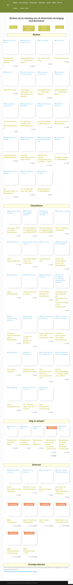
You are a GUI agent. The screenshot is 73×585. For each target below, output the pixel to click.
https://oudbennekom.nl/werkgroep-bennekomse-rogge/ (20, 571)
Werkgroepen (33, 2)
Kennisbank (42, 2)
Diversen (60, 27)
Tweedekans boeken (29, 28)
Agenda (48, 2)
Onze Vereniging (23, 2)
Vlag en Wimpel (44, 28)
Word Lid (59, 2)
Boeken (13, 27)
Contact (15, 8)
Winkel (54, 2)
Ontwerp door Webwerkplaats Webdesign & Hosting (22, 583)
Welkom (15, 2)
